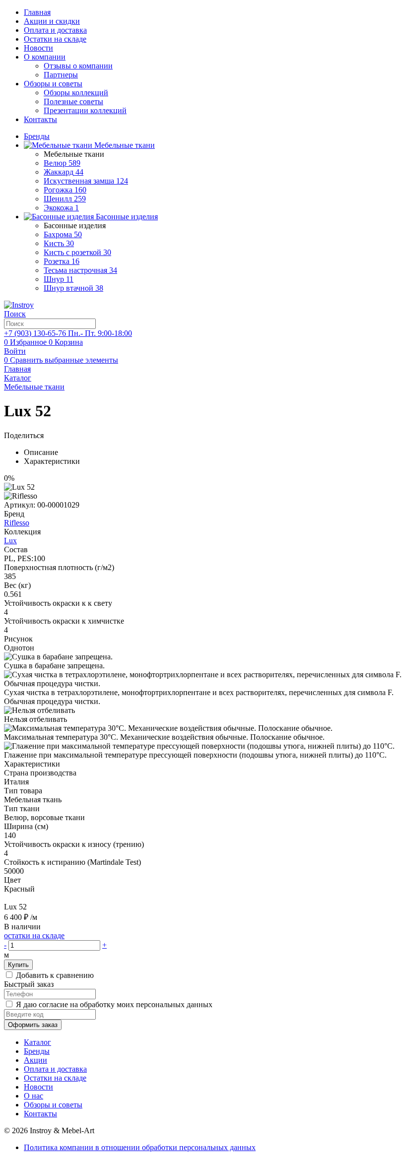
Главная (37, 12)
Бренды (37, 1051)
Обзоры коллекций (76, 92)
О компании (45, 57)
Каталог (37, 1042)
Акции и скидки (52, 21)
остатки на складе (34, 935)
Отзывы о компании (78, 66)
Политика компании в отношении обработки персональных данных (140, 1147)
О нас (33, 1096)
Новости (38, 48)
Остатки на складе (55, 39)
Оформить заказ (33, 1025)
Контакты (40, 119)
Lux (10, 540)
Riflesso (16, 522)
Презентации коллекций (85, 110)
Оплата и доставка (55, 30)
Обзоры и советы (53, 83)
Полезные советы (73, 101)
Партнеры (61, 74)
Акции (35, 1060)
